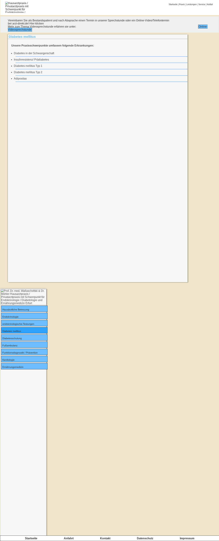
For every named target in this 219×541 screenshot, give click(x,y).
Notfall (210, 4)
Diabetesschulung (12, 338)
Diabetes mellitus (11, 331)
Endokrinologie (10, 316)
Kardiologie (8, 359)
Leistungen (191, 4)
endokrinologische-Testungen (18, 324)
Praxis (182, 4)
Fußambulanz (9, 345)
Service (201, 4)
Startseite (173, 4)
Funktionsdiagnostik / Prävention (20, 352)
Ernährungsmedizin (12, 367)
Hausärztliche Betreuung (15, 309)
